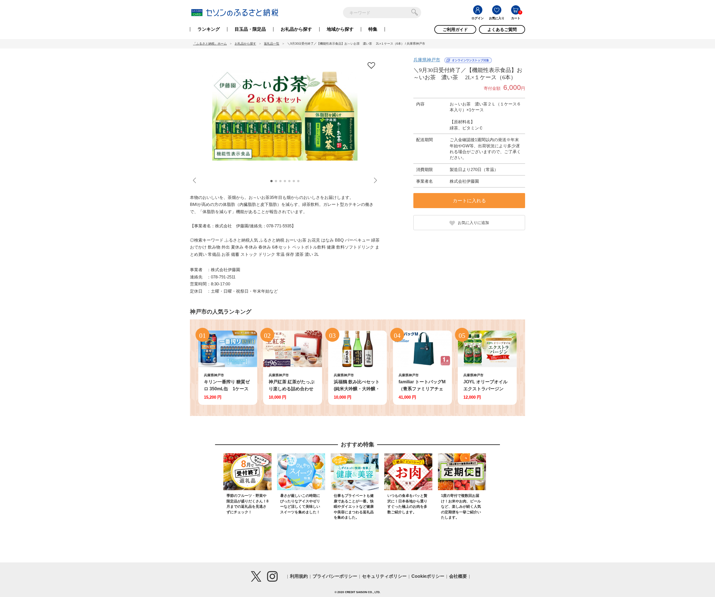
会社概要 (458, 576)
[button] (271, 181)
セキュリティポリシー (384, 576)
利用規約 (299, 576)
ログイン (477, 18)
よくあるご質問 (502, 29)
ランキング (208, 29)
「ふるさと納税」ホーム (210, 43)
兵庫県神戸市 (426, 59)
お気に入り (496, 18)
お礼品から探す (296, 29)
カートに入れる (469, 200)
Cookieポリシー (427, 576)
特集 (372, 29)
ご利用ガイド (455, 29)
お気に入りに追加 (473, 222)
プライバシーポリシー (335, 576)
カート (515, 18)
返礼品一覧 (271, 43)
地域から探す (340, 29)
